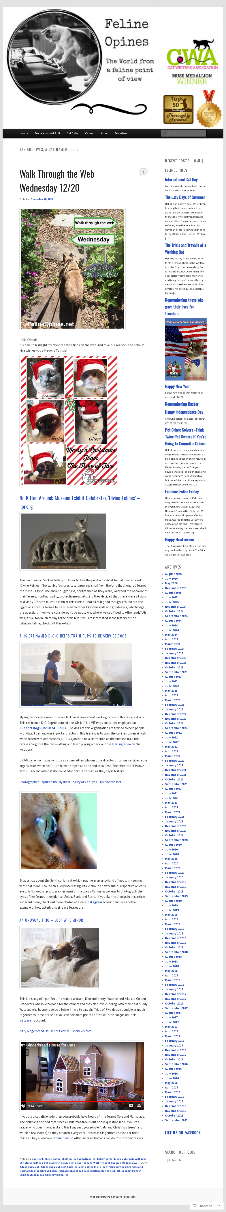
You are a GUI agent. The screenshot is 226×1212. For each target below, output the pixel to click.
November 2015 (175, 1111)
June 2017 (172, 1022)
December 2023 (175, 658)
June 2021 (172, 798)
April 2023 (171, 695)
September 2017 (176, 1008)
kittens (38, 1162)
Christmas (25, 1162)
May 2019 (171, 915)
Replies (62, 1174)
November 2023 (175, 663)
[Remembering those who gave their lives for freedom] (186, 379)
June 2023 (172, 686)
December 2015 (175, 1106)
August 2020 (173, 845)
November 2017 (175, 999)
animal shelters (62, 1159)
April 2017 (171, 1031)
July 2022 (171, 737)
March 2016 (172, 1092)
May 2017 (171, 1027)
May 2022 (171, 747)
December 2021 (175, 770)
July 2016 (171, 1073)
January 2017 (174, 1045)
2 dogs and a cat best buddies (58, 1166)
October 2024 (174, 611)
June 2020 (172, 854)
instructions (61, 1138)
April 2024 (171, 639)
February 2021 (174, 817)
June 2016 (172, 1078)
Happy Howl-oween (179, 539)
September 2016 (176, 1064)
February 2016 (174, 1097)
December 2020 (175, 826)
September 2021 (176, 784)
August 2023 (173, 677)
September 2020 (176, 840)
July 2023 (171, 681)
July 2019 (171, 905)
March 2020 (172, 868)
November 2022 (175, 719)
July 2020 (171, 849)
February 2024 (174, 649)
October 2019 (174, 891)
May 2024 (171, 635)
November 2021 (175, 775)
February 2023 (174, 705)
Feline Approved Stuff (47, 133)
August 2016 (173, 1069)
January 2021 (174, 821)
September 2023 (176, 672)
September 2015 (176, 1120)
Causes (89, 133)
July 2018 (171, 961)
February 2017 (174, 1041)
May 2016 (171, 1083)
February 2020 (174, 873)
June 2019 (172, 910)
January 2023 (174, 709)
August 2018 (173, 957)
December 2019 (175, 882)
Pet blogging (52, 1162)
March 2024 (172, 644)
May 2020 (171, 859)
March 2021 (172, 812)
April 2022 (171, 751)
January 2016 (174, 1101)
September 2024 (176, 616)
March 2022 (172, 756)
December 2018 (175, 938)
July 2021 (171, 793)
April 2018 (171, 975)
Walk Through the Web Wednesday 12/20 (56, 180)
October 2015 (174, 1115)
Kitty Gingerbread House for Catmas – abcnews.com (55, 1031)
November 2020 (175, 831)
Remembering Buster (182, 404)
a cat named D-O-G (90, 1166)
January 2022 (174, 765)
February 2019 (174, 929)
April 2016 (171, 1087)
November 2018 (175, 943)
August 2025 (173, 593)
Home (24, 133)
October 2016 (174, 1059)
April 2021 (171, 807)
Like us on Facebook (183, 1132)
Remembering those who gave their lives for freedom (184, 307)
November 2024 (175, 607)
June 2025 (172, 602)
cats (125, 1159)
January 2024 (174, 653)
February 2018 (174, 985)
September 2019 (176, 896)
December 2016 (175, 1050)
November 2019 (175, 887)
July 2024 (171, 625)
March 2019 (172, 924)
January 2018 (174, 989)
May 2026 (171, 583)
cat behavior (100, 1159)
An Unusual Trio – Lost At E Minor (51, 920)
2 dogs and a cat (29, 1166)
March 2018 (172, 980)
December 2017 (175, 994)
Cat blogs (115, 1159)
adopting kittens (41, 1159)
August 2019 (173, 901)
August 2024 (173, 620)
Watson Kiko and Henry (41, 1174)
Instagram (26, 1020)
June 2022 (172, 742)
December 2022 (175, 714)
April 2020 (171, 863)
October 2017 (174, 1003)
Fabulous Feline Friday (182, 491)
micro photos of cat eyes (74, 1170)
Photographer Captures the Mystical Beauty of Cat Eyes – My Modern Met (70, 782)
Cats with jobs (137, 1159)
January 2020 (174, 877)
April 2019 (171, 919)
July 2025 (171, 597)
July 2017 (171, 1017)
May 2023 (171, 691)
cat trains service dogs (117, 1166)
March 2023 (172, 700)
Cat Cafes (72, 133)
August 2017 (173, 1013)
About (104, 133)
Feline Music (122, 133)
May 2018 (171, 971)
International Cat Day (181, 179)
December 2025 (175, 588)
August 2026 (173, 574)
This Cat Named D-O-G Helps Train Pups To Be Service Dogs (73, 636)
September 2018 (176, 952)
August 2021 (173, 789)
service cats (68, 1162)
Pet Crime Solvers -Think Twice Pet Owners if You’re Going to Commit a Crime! (185, 436)
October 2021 (174, 779)
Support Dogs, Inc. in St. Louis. (43, 728)
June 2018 (172, 966)
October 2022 (174, 723)
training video (122, 744)
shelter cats (84, 1162)
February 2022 (174, 761)
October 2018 (174, 947)
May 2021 (171, 803)
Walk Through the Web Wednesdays (115, 1162)
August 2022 (173, 732)
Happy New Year (177, 386)
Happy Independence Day (184, 412)
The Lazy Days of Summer (185, 197)
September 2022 (176, 728)
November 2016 (175, 1055)
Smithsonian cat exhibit (105, 1170)
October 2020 (174, 835)
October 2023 (174, 667)
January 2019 (174, 933)
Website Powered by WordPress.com (112, 1196)
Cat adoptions (82, 1159)
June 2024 (172, 630)
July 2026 (171, 578)
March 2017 (172, 1036)
